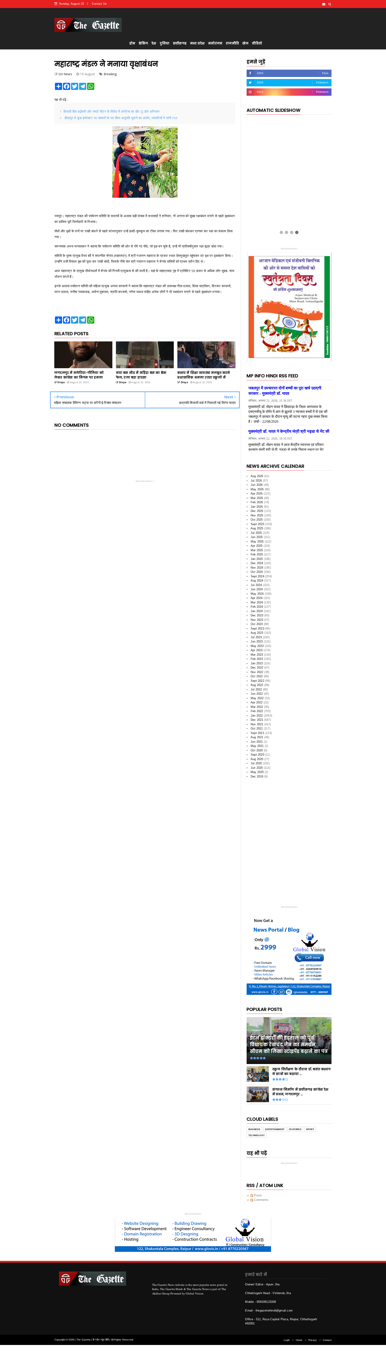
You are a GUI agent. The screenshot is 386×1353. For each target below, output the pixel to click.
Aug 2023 (257, 634)
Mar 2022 (257, 708)
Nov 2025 (257, 517)
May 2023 (257, 647)
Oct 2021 (257, 730)
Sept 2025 (257, 525)
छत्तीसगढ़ (180, 43)
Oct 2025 (257, 521)
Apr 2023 (257, 651)
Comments (261, 1201)
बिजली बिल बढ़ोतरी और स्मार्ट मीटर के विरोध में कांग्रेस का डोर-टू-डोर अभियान (111, 111)
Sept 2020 (257, 756)
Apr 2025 (257, 547)
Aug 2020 (257, 760)
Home (299, 1341)
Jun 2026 (257, 486)
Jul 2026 (256, 482)
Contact (327, 1341)
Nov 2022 (257, 673)
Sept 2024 (257, 578)
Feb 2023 (257, 660)
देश (153, 43)
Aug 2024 (257, 582)
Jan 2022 (257, 717)
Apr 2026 (257, 495)
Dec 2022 (257, 669)
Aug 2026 (257, 477)
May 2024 (257, 595)
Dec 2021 (257, 721)
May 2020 (257, 773)
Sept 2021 (257, 734)
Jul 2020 (256, 765)
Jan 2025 (257, 560)
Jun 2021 (257, 743)
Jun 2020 (257, 769)
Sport (310, 1131)
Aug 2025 (257, 530)
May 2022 (257, 699)
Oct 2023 (257, 625)
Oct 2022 (257, 678)
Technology (256, 1137)
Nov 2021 (257, 725)
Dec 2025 (257, 512)
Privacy (312, 1341)
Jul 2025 (256, 534)
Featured (295, 1131)
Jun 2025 (257, 538)
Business (254, 1131)
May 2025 (257, 543)
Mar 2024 (257, 604)
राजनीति (232, 43)
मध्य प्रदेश (197, 43)
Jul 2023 (256, 638)
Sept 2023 (257, 630)
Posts (257, 1197)
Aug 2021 (257, 738)
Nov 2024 (257, 569)
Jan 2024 (257, 612)
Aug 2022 (257, 686)
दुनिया (164, 43)
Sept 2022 (257, 682)
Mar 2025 (257, 551)
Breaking (110, 74)
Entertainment (275, 1131)
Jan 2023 (257, 665)
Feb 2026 (257, 503)
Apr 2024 (257, 599)
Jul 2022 (256, 691)
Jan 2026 (257, 508)
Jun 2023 (257, 643)
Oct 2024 (257, 573)
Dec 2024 (257, 564)
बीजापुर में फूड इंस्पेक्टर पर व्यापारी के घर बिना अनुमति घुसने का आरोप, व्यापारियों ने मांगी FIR (120, 118)
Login (287, 1341)
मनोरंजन (215, 43)
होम (132, 43)
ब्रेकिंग (143, 43)
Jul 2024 (256, 586)
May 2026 (257, 491)
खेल (245, 43)
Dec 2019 (257, 778)
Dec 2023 (257, 617)
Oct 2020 (257, 752)
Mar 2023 (257, 656)
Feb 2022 (257, 712)
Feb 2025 (257, 556)
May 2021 (257, 747)
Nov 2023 (257, 621)
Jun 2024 (257, 590)
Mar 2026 (257, 499)
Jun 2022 (257, 695)
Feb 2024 (257, 608)
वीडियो (257, 43)
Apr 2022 (257, 704)
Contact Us (99, 3)
